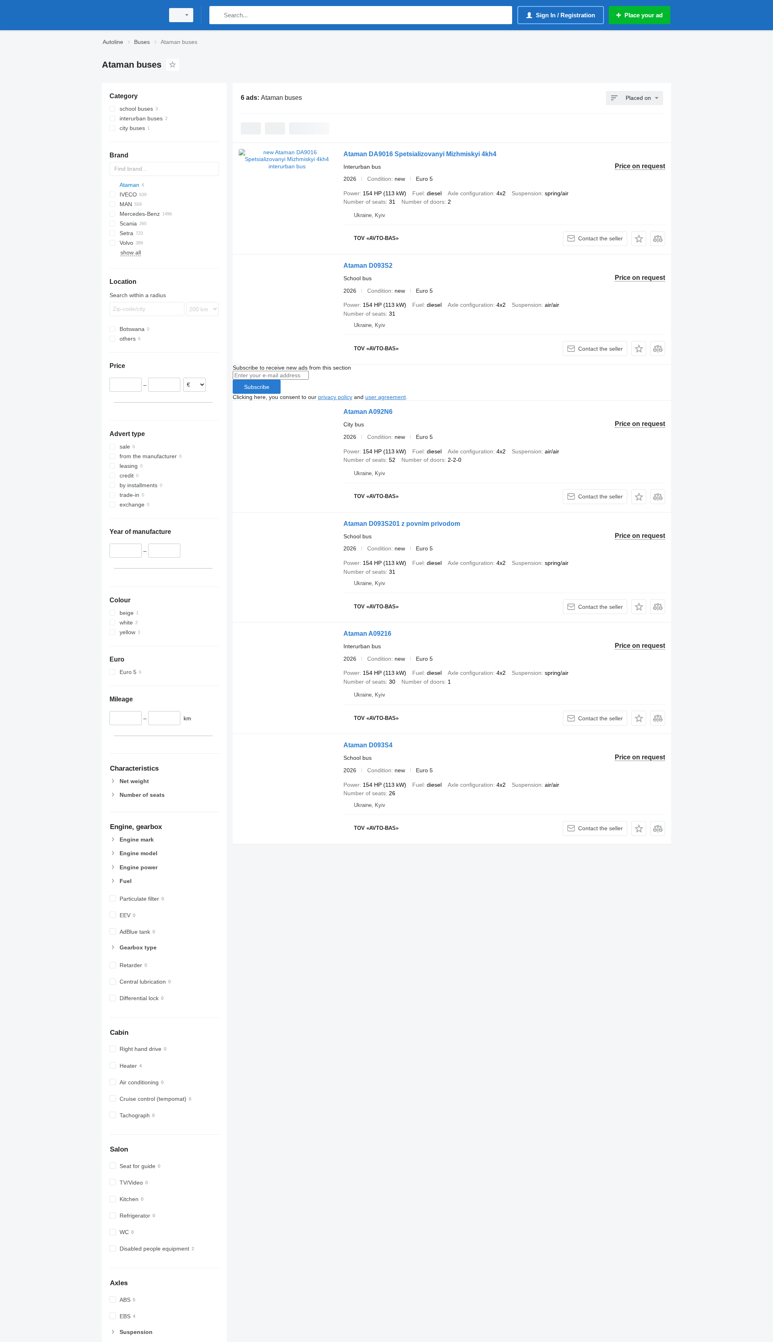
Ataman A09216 (367, 633)
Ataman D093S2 (368, 265)
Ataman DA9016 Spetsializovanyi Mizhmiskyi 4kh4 (419, 154)
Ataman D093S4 (368, 745)
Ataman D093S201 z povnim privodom (401, 523)
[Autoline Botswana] (131, 15)
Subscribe (256, 387)
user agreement (385, 397)
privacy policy (335, 397)
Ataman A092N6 (368, 411)
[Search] (217, 15)
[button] (638, 238)
